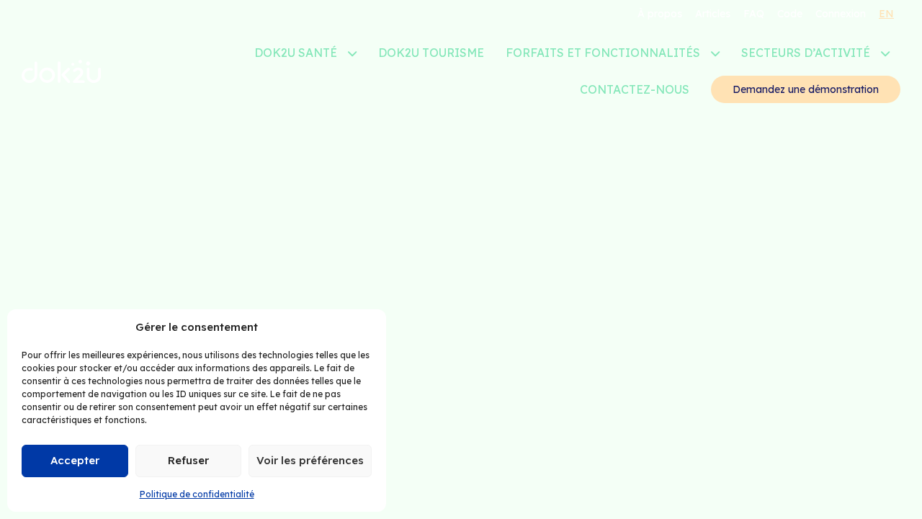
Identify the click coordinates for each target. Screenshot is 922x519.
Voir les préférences (310, 460)
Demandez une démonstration (806, 89)
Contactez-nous (634, 89)
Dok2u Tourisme (431, 52)
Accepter (74, 460)
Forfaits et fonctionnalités (603, 52)
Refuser (188, 460)
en (886, 13)
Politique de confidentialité (197, 494)
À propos (659, 13)
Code (789, 13)
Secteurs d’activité (805, 52)
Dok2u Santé (295, 52)
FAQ (753, 13)
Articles (712, 13)
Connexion (840, 13)
